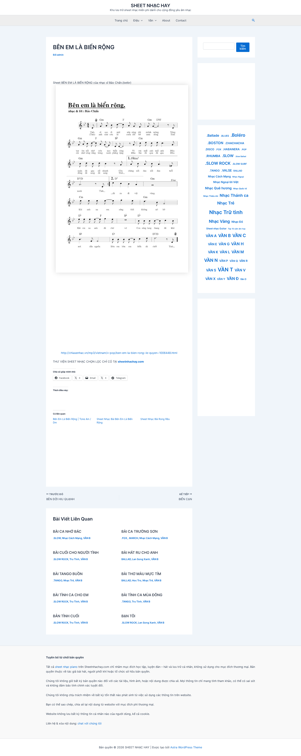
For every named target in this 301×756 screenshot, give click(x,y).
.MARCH (133, 538)
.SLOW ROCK (60, 559)
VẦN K (213, 252)
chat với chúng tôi (90, 723)
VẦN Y (221, 279)
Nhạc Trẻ (68, 580)
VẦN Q (234, 261)
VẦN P (223, 261)
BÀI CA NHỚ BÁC (67, 531)
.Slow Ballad (240, 156)
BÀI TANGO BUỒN (68, 574)
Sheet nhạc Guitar (216, 228)
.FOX (124, 538)
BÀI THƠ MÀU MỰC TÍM (141, 574)
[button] (141, 20)
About (166, 20)
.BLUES (225, 135)
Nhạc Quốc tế (240, 188)
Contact (181, 20)
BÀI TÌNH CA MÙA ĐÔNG (141, 595)
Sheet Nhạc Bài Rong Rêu (155, 418)
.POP (243, 149)
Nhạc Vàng (219, 221)
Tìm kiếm (243, 47)
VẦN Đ (233, 278)
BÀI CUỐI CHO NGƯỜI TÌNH (76, 552)
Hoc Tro (136, 580)
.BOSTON (215, 143)
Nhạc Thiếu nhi (210, 196)
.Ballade (213, 136)
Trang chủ (121, 20)
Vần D (243, 279)
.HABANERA (231, 149)
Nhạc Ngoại (238, 177)
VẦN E (212, 244)
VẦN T (225, 270)
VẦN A (211, 236)
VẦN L (225, 252)
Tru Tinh (74, 559)
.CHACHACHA (234, 143)
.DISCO (209, 149)
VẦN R (243, 261)
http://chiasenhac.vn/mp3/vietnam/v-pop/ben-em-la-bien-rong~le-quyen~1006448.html (119, 353)
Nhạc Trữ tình (226, 212)
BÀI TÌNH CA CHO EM (70, 595)
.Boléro (238, 135)
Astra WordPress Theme (186, 747)
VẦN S (211, 270)
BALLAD (126, 559)
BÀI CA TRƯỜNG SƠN (139, 531)
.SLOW (57, 538)
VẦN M (237, 252)
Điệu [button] (136, 20)
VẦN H (237, 243)
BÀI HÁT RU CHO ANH (139, 552)
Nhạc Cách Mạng (72, 538)
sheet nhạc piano (66, 666)
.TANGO (57, 580)
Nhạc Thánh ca (234, 195)
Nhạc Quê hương (218, 188)
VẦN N (211, 260)
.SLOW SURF (239, 163)
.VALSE (226, 170)
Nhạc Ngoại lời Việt (225, 182)
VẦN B (86, 538)
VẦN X (210, 279)
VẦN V (240, 270)
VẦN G (224, 244)
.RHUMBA (213, 156)
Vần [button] (150, 20)
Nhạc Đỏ (237, 221)
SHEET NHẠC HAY (150, 5)
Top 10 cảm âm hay (236, 229)
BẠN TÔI (128, 616)
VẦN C (239, 235)
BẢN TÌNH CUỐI (66, 616)
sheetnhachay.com (131, 361)
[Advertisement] (119, 70)
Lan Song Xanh (141, 559)
